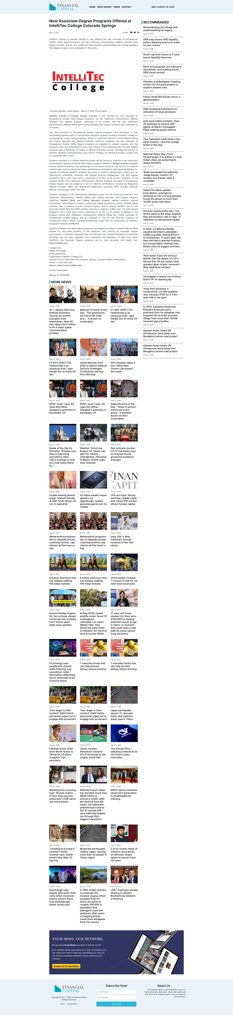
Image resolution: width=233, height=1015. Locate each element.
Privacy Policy (72, 1004)
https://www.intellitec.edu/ (70, 265)
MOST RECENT (104, 7)
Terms (62, 1004)
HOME (92, 7)
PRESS (117, 7)
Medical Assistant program (125, 163)
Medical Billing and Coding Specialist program (85, 200)
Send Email (60, 253)
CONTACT (127, 7)
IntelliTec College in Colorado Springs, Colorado (73, 116)
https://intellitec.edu (58, 243)
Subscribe (116, 1004)
